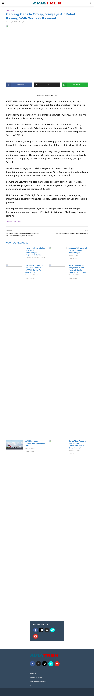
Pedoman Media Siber (38, 682)
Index (8, 10)
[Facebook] (35, 630)
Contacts (33, 686)
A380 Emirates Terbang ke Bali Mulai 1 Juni (35, 443)
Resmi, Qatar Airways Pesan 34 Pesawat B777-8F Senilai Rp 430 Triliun (34, 268)
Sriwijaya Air (11, 222)
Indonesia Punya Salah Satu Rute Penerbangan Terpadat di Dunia (35, 251)
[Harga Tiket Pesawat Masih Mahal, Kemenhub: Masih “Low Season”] (57, 526)
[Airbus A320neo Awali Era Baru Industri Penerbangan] (57, 251)
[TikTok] (52, 630)
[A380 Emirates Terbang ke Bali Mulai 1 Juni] (15, 445)
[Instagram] (41, 630)
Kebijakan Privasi (36, 677)
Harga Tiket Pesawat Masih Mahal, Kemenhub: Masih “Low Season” (77, 444)
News (13, 10)
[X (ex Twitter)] (46, 630)
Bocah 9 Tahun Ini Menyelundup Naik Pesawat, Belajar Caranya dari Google (77, 268)
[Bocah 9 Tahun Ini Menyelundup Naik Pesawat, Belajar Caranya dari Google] (57, 350)
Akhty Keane (23, 22)
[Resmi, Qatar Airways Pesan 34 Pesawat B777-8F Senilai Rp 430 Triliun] (15, 269)
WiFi (19, 222)
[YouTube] (35, 636)
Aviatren (53, 692)
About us (33, 673)
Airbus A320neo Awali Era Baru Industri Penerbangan (78, 250)
